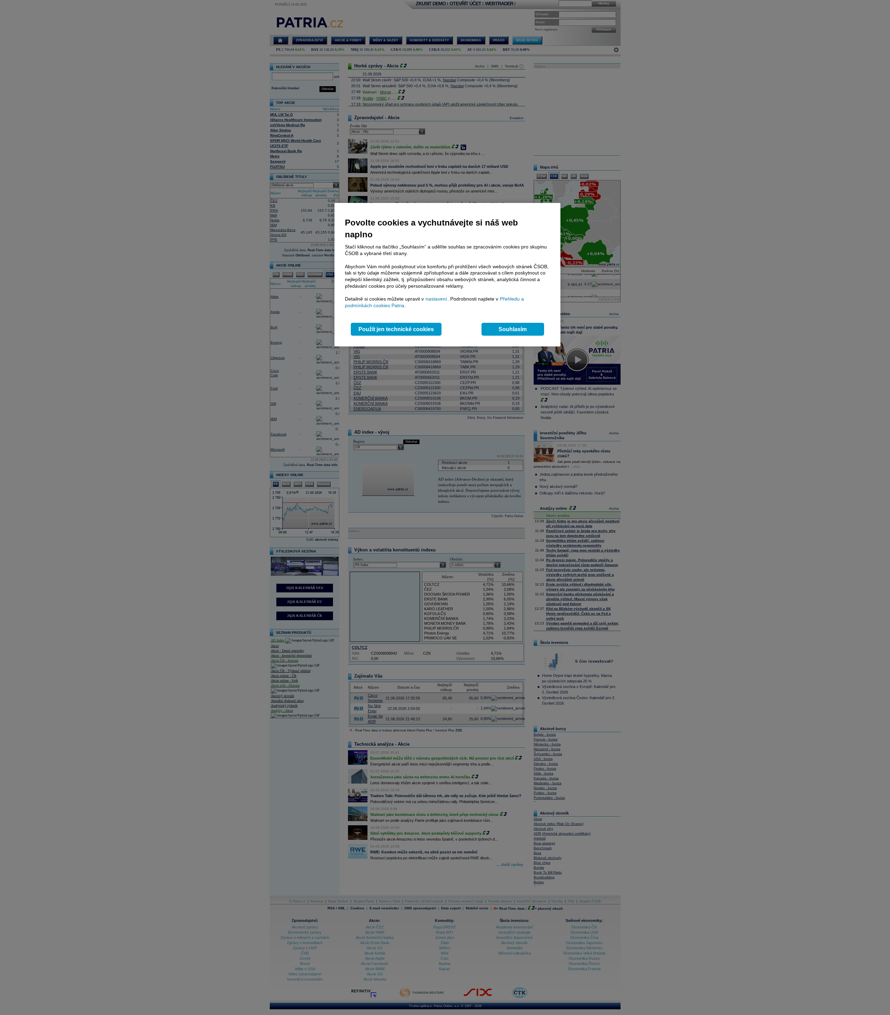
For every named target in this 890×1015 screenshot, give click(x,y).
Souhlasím (513, 329)
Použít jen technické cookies (396, 329)
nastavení (436, 299)
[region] (447, 274)
